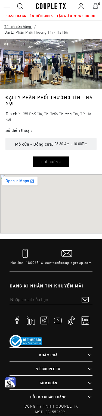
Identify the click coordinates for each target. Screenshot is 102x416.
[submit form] (85, 299)
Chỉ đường (51, 162)
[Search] (20, 5)
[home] (51, 5)
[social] (17, 320)
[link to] (26, 341)
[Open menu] (6, 5)
